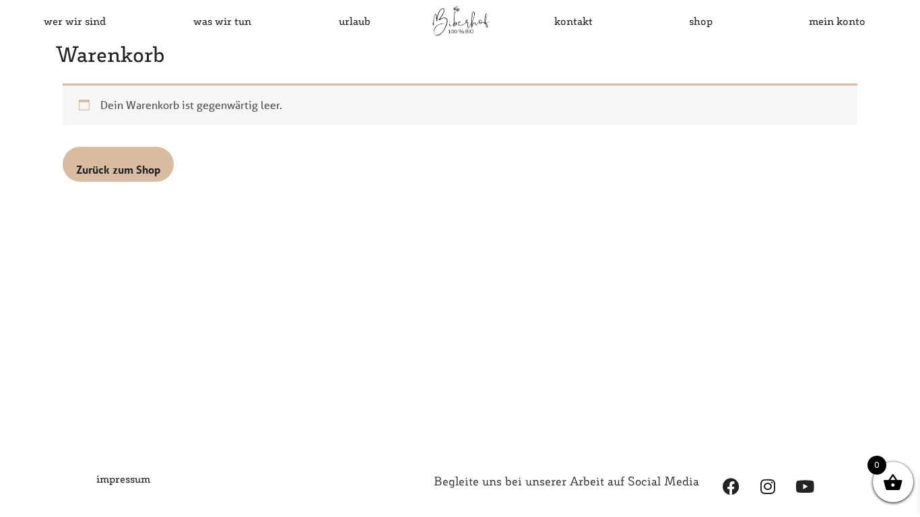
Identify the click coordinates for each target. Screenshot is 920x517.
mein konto (837, 20)
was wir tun (222, 20)
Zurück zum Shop (118, 169)
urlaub (354, 20)
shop (701, 20)
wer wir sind (75, 20)
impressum (123, 478)
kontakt (573, 20)
